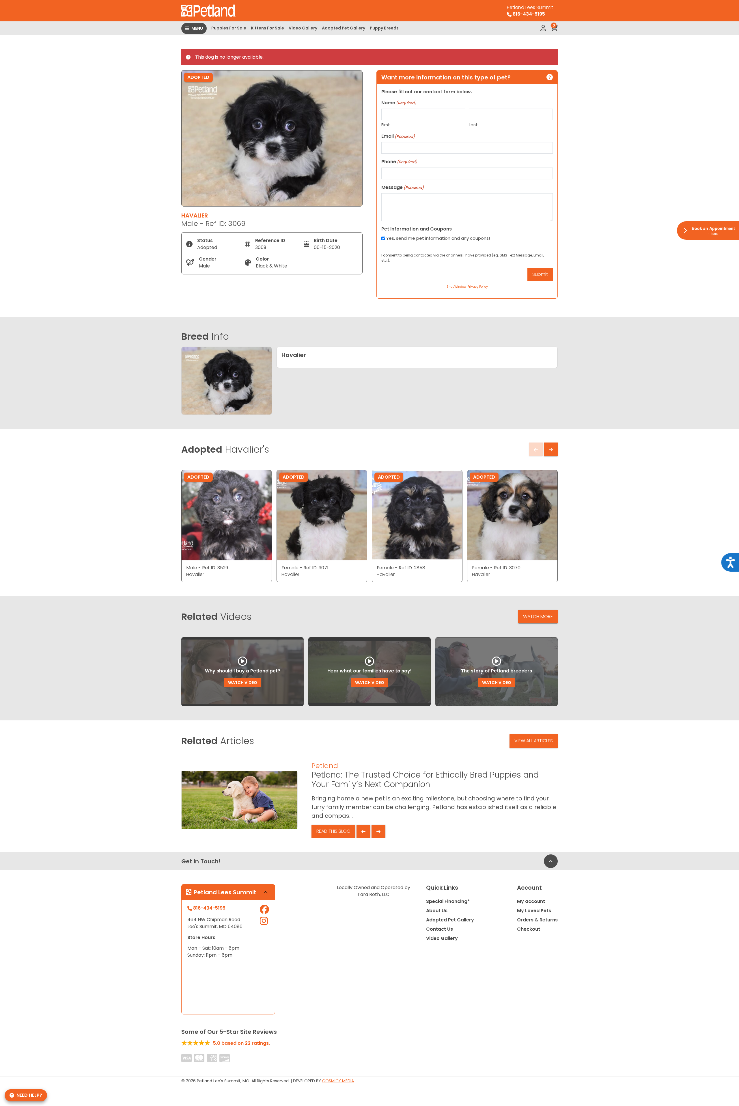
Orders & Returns (537, 920)
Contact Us (439, 929)
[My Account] (543, 28)
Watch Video (242, 682)
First (385, 125)
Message (402, 187)
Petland (324, 765)
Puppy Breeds (384, 28)
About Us (436, 910)
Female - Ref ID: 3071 (305, 567)
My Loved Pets (534, 910)
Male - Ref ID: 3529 (207, 567)
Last (473, 125)
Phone (399, 161)
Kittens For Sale (267, 28)
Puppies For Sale (228, 28)
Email (398, 136)
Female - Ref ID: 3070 (496, 567)
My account (531, 901)
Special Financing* (448, 901)
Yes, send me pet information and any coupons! (438, 238)
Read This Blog (333, 831)
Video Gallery (303, 28)
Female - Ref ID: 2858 (401, 567)
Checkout (528, 929)
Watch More (538, 616)
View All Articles (533, 740)
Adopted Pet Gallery (343, 28)
